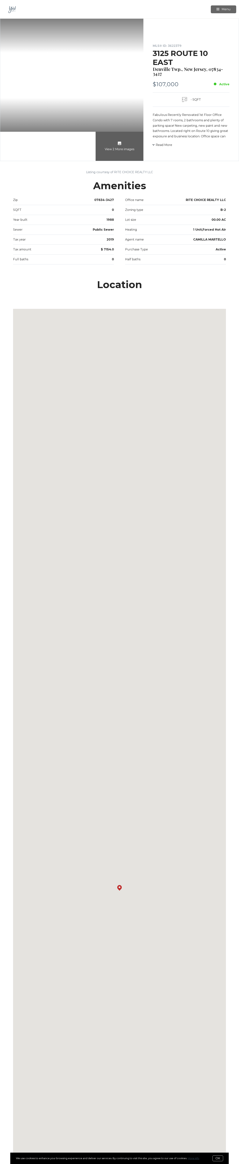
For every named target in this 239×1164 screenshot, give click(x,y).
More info (193, 1158)
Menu (226, 9)
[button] (119, 888)
